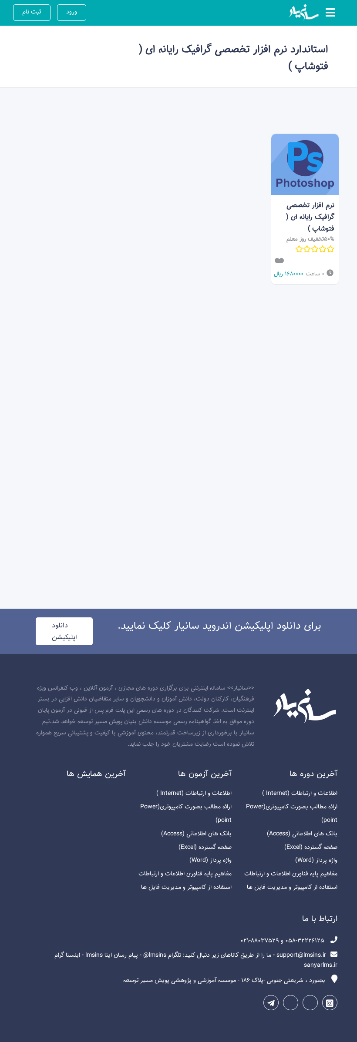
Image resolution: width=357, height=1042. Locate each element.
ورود (71, 12)
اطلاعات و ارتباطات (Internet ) (299, 793)
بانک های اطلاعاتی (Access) (302, 834)
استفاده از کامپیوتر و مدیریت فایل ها (292, 887)
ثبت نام (31, 12)
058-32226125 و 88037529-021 (283, 941)
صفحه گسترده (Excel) (310, 847)
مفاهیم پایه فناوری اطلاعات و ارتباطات (290, 874)
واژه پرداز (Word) (316, 860)
